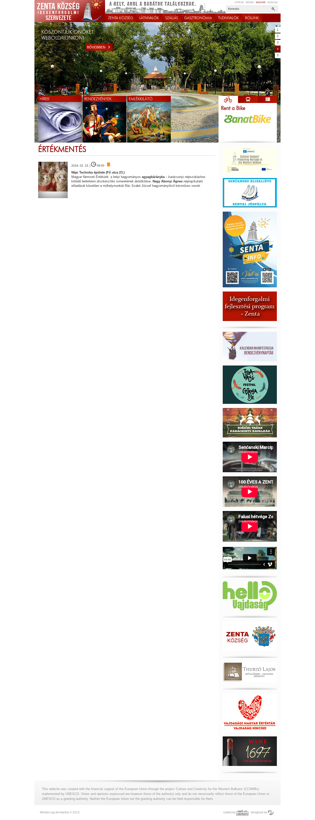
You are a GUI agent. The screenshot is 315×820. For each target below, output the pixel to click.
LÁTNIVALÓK (149, 18)
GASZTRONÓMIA (198, 18)
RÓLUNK (252, 18)
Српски (239, 2)
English (273, 2)
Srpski (250, 2)
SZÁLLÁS (171, 18)
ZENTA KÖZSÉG (120, 18)
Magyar (261, 2)
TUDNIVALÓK (228, 18)
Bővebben (96, 47)
